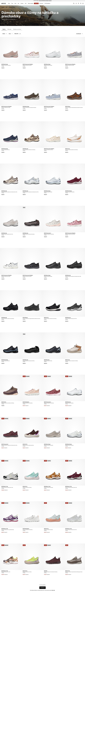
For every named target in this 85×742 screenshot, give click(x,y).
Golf (25, 3)
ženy (6, 7)
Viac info (53, 590)
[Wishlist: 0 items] (81, 3)
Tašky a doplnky (30, 3)
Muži (15, 3)
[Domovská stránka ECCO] (3, 3)
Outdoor (22, 3)
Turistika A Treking (12, 7)
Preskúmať (41, 3)
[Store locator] (78, 3)
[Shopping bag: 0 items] (83, 3)
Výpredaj (36, 3)
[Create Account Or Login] (76, 3)
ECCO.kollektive (47, 3)
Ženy (12, 3)
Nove (9, 3)
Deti (18, 3)
